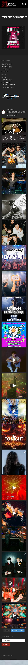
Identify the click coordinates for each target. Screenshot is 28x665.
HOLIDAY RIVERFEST (8, 87)
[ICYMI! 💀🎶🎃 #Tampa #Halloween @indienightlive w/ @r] (14, 232)
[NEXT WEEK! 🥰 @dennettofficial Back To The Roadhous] (14, 360)
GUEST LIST (5, 72)
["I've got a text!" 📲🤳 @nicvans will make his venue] (14, 590)
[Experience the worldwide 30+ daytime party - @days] (14, 257)
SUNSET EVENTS (6, 82)
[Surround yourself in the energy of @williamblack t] (14, 385)
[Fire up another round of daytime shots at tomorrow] (14, 411)
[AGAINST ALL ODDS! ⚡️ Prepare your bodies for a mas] (14, 155)
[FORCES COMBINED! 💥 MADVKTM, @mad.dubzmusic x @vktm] (14, 564)
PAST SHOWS (6, 69)
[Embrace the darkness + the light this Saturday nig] (14, 487)
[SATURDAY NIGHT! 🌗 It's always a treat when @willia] (14, 615)
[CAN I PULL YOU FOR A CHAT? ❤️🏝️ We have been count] (14, 283)
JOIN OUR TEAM (7, 79)
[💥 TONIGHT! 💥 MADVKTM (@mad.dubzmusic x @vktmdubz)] (14, 436)
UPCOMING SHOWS (7, 66)
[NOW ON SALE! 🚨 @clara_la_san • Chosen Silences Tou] (14, 462)
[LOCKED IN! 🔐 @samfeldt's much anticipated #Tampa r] (14, 181)
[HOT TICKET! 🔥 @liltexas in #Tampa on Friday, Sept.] (14, 206)
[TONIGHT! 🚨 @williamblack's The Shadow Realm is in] (14, 309)
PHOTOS (4, 74)
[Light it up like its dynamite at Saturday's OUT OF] (14, 513)
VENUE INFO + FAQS (7, 64)
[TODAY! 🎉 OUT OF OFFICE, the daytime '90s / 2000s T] (14, 334)
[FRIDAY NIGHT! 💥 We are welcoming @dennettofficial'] (14, 130)
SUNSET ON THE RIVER (9, 85)
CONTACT (4, 77)
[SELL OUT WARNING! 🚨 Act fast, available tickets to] (14, 538)
